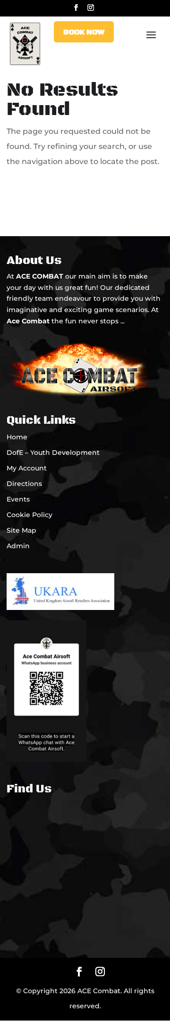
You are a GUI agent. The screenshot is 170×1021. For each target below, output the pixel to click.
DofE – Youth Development (53, 452)
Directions (24, 483)
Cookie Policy (29, 514)
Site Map (21, 530)
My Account (27, 468)
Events (18, 499)
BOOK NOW (83, 32)
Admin (18, 546)
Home (17, 437)
